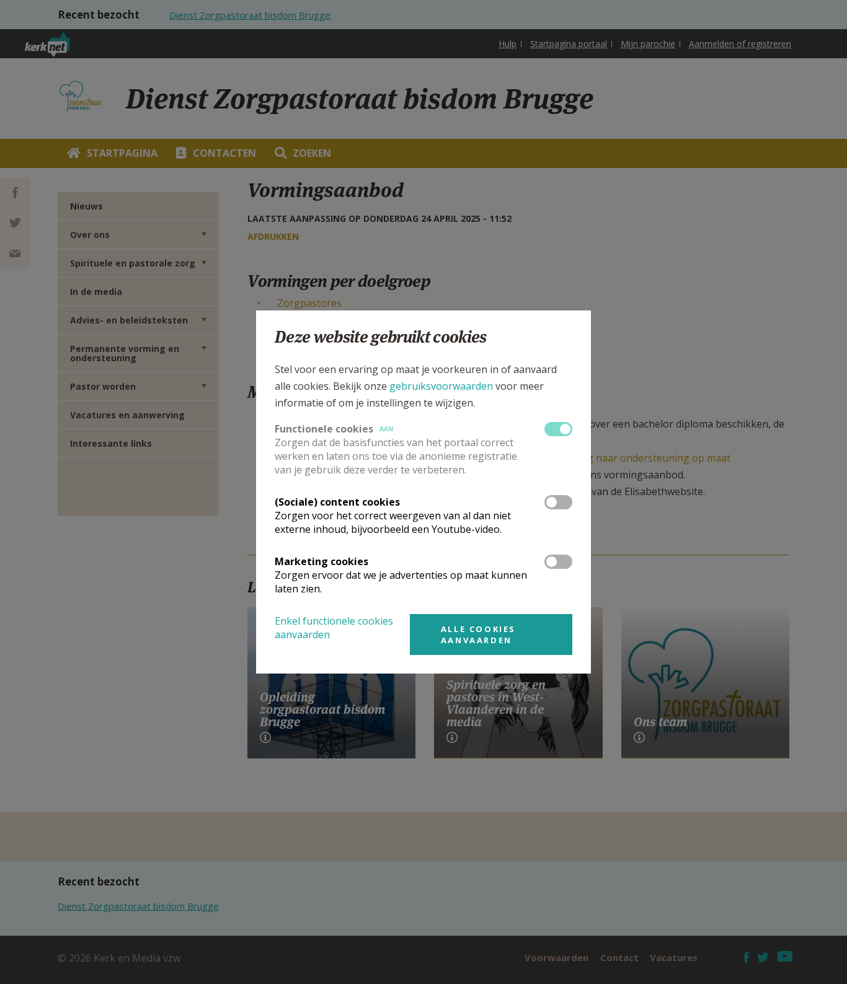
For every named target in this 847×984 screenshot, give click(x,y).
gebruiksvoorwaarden (441, 386)
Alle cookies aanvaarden (478, 634)
